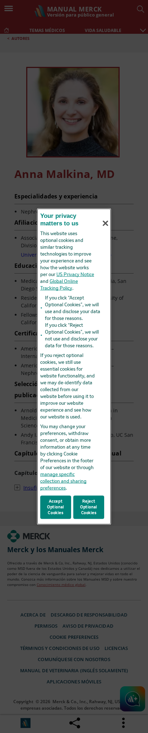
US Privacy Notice (75, 274)
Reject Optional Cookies (88, 507)
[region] (74, 366)
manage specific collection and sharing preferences (63, 481)
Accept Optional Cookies (55, 507)
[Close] (105, 223)
